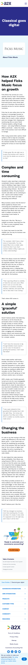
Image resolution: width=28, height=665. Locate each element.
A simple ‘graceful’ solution (8, 566)
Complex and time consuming (9, 564)
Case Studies (6, 582)
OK (24, 659)
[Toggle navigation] (26, 4)
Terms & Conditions (14, 633)
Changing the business (7, 569)
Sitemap (14, 640)
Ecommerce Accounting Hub (14, 647)
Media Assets (14, 644)
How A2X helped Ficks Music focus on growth (12, 561)
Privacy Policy (14, 636)
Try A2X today (14, 550)
